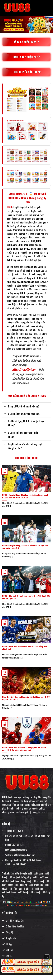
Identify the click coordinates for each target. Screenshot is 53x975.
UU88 (5, 797)
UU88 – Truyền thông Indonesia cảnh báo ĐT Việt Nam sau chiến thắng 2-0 (25, 546)
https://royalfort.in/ (24, 369)
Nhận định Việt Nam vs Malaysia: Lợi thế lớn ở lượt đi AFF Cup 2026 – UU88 (26, 698)
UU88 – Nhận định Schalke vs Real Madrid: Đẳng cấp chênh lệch (24, 647)
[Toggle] (5, 406)
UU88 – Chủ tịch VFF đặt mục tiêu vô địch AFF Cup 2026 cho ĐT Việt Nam (26, 597)
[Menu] (49, 7)
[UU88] (17, 8)
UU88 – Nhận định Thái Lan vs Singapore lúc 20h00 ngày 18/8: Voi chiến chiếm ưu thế (24, 748)
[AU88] (26, 962)
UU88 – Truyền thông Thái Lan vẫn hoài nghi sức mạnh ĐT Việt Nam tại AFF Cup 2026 (25, 496)
